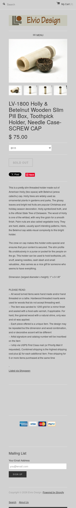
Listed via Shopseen (19, 370)
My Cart (67, 4)
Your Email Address (19, 460)
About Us (24, 502)
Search (12, 502)
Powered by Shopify (53, 492)
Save (31, 174)
